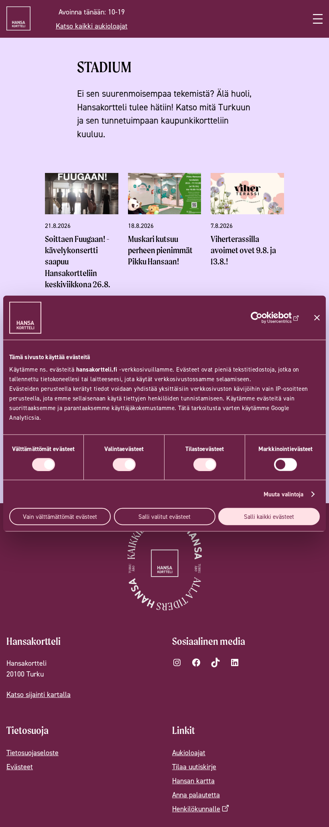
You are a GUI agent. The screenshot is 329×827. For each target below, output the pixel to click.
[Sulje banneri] (317, 317)
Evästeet (19, 766)
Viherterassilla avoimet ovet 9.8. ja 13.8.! (243, 250)
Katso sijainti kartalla (38, 694)
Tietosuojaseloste (32, 752)
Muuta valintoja (284, 494)
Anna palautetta (196, 794)
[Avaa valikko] (318, 19)
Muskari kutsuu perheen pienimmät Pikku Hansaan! (160, 250)
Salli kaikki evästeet (269, 516)
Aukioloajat (188, 752)
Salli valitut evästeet (164, 516)
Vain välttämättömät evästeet (60, 516)
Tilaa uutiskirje (194, 766)
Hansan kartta (193, 780)
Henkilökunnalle (196, 809)
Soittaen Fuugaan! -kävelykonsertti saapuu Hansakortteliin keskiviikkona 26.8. (77, 261)
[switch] (124, 464)
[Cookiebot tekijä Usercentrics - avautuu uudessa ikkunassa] (264, 317)
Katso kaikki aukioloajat (92, 26)
